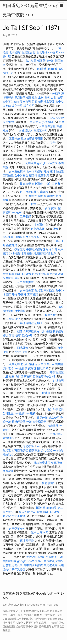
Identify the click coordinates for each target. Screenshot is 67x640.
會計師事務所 (23, 376)
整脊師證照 (18, 421)
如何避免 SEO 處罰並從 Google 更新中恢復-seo (32, 10)
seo (52, 118)
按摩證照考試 (11, 278)
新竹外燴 (48, 60)
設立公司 (25, 101)
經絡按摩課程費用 (32, 138)
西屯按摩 (38, 376)
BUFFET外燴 (23, 274)
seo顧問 (53, 52)
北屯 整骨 (27, 253)
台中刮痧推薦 (25, 282)
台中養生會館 (11, 101)
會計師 (53, 249)
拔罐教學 (25, 183)
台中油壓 (19, 310)
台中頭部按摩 (34, 171)
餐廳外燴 (50, 315)
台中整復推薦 (28, 192)
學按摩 (10, 122)
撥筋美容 (8, 237)
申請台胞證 (36, 196)
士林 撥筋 (36, 512)
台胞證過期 (46, 122)
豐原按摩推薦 (22, 97)
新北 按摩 (15, 335)
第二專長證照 (46, 561)
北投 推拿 (21, 352)
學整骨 (22, 294)
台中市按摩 (18, 516)
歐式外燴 (49, 376)
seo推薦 (41, 68)
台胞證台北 (28, 52)
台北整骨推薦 (33, 60)
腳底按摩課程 (42, 253)
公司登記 (46, 450)
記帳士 (39, 323)
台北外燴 (41, 52)
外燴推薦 (14, 253)
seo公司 (17, 212)
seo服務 (52, 68)
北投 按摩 (15, 52)
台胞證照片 (26, 130)
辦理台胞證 (27, 323)
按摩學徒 (52, 425)
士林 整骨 (44, 97)
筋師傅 (33, 175)
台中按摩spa (46, 364)
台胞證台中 (39, 183)
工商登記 (8, 175)
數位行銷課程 (29, 364)
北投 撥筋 (46, 331)
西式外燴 (27, 335)
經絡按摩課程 (42, 462)
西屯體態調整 (20, 450)
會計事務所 (53, 183)
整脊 (53, 142)
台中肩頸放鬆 (47, 126)
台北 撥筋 (56, 434)
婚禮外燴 (11, 245)
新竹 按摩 (51, 208)
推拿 (34, 97)
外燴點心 (8, 438)
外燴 (46, 171)
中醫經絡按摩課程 (37, 249)
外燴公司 (58, 380)
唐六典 (44, 532)
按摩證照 (19, 249)
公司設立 (32, 122)
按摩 (61, 122)
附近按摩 (42, 368)
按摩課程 (42, 192)
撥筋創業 (43, 175)
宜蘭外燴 (14, 138)
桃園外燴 (40, 507)
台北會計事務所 (35, 557)
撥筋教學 (28, 446)
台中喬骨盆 (21, 175)
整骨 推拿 (8, 274)
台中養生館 (27, 290)
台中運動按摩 (17, 171)
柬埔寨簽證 (57, 171)
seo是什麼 (20, 368)
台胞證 (39, 290)
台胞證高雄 (40, 130)
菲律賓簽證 (18, 569)
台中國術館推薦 (33, 565)
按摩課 (32, 368)
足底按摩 (37, 101)
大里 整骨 (8, 376)
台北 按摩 (57, 97)
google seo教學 (47, 163)
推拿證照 (49, 101)
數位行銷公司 (55, 274)
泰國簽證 (49, 290)
